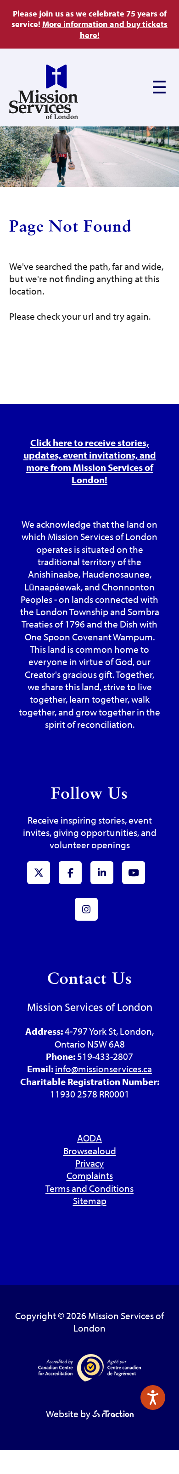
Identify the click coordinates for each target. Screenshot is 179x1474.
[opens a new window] (113, 1413)
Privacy (89, 1163)
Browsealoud (89, 1151)
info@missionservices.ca (103, 1069)
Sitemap (89, 1200)
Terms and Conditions (89, 1188)
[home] (43, 115)
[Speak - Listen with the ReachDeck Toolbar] (152, 1397)
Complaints (90, 1175)
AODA (89, 1138)
